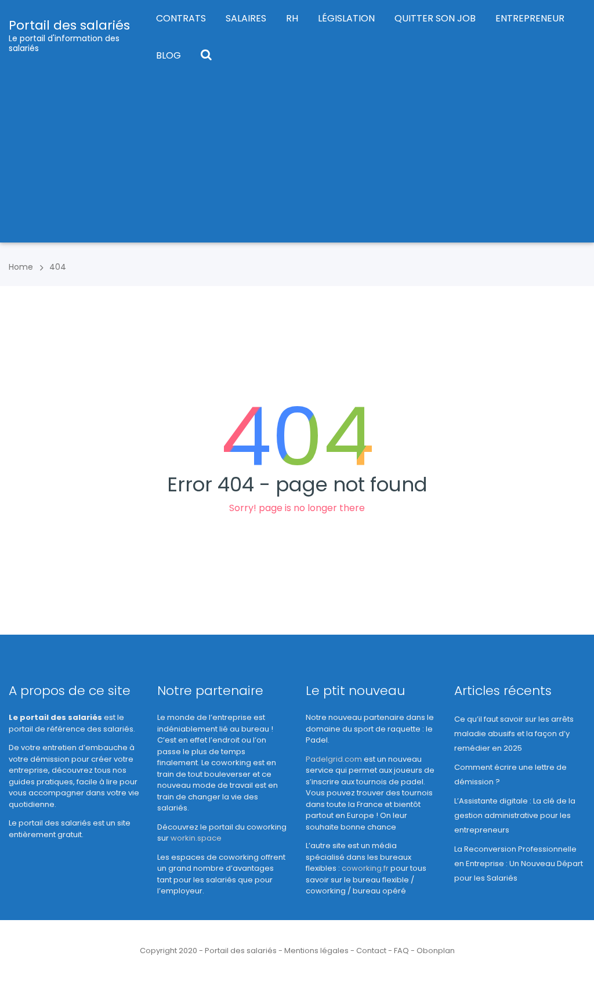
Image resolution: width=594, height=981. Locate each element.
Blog (168, 55)
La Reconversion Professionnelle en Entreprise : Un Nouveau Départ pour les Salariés (518, 864)
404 (57, 267)
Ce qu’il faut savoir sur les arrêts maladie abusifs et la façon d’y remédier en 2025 (514, 734)
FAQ (401, 950)
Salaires (246, 18)
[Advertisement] (297, 161)
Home (21, 267)
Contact (371, 950)
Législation (346, 18)
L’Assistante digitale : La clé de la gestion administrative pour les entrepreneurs (514, 815)
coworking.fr (365, 868)
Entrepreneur (529, 18)
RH (292, 18)
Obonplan (435, 950)
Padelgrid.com (334, 759)
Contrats (181, 18)
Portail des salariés (69, 25)
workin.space (196, 838)
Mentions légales (316, 950)
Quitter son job (435, 18)
